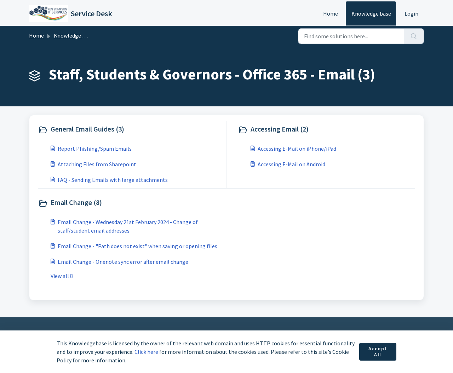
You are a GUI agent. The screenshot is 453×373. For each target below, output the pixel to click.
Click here (146, 351)
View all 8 (62, 275)
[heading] (130, 130)
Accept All (377, 351)
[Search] (414, 36)
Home (330, 13)
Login (411, 13)
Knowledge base (371, 13)
